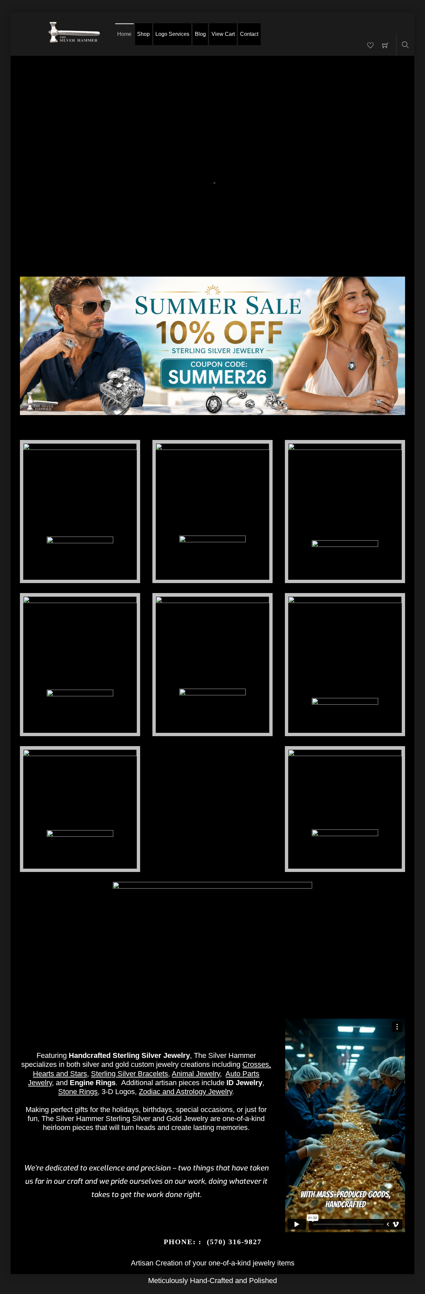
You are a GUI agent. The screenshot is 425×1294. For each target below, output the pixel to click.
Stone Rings (78, 1091)
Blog (200, 34)
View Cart (223, 34)
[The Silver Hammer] (74, 34)
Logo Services (172, 34)
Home (124, 34)
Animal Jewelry (196, 1074)
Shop (143, 34)
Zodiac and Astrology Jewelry (185, 1091)
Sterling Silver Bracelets (129, 1074)
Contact (249, 34)
